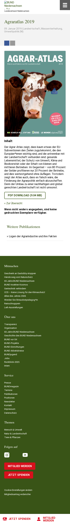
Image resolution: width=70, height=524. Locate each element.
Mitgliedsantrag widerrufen (17, 494)
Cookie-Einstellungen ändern (18, 490)
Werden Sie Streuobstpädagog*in (21, 300)
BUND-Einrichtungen (14, 347)
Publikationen (11, 394)
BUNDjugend (10, 354)
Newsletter (9, 401)
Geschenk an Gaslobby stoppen (20, 273)
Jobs (7, 358)
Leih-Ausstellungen (13, 307)
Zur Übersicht (14, 203)
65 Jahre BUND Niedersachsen (19, 281)
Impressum (9, 409)
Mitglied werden (49, 519)
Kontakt (8, 405)
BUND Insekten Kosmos (16, 284)
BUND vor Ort (10, 339)
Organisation (10, 328)
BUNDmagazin (11, 386)
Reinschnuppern (12, 303)
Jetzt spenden (19, 518)
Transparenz (10, 324)
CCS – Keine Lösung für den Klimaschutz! (24, 292)
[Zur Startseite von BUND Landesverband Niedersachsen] (13, 5)
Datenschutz (10, 413)
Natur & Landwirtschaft (15, 433)
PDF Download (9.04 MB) (25, 195)
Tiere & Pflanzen (12, 437)
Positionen (9, 397)
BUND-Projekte (11, 343)
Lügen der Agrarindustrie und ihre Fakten (33, 236)
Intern (7, 365)
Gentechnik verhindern (15, 288)
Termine (8, 390)
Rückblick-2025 (11, 362)
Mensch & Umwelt (13, 429)
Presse (7, 382)
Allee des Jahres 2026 (15, 296)
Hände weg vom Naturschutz (18, 277)
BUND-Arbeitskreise (14, 350)
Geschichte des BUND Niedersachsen (22, 335)
